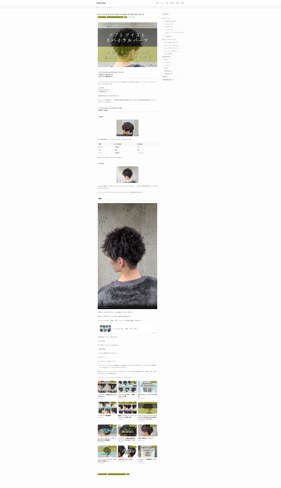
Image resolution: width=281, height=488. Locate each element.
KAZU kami (101, 3)
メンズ (167, 18)
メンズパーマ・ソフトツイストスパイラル (115, 17)
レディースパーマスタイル (171, 50)
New (166, 59)
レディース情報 (169, 53)
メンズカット (168, 24)
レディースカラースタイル (171, 48)
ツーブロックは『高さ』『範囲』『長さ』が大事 (124, 328)
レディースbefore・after (171, 42)
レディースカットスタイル (171, 45)
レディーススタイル (169, 39)
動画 (125, 17)
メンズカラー (168, 26)
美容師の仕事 (168, 73)
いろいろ (168, 62)
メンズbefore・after (102, 17)
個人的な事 (167, 56)
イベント (167, 65)
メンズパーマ (168, 29)
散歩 (166, 68)
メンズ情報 (168, 36)
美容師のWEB (168, 71)
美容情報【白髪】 (169, 79)
